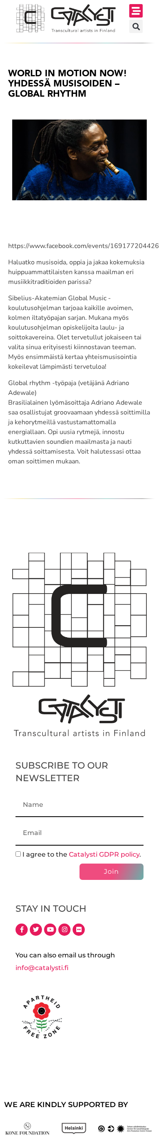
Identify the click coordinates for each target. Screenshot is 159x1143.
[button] (136, 11)
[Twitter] (36, 930)
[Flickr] (79, 930)
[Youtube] (50, 930)
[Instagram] (64, 930)
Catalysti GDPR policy (104, 854)
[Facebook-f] (21, 930)
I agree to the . (81, 854)
